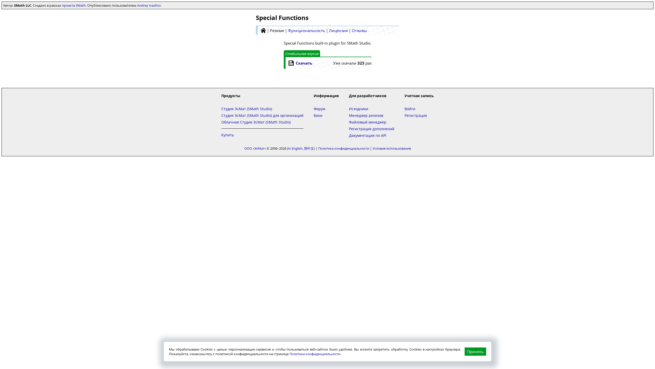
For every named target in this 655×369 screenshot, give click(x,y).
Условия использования (392, 148)
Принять (475, 351)
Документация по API (367, 135)
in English (295, 148)
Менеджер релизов (366, 115)
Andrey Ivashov (149, 5)
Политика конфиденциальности (314, 354)
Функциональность (306, 30)
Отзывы (359, 30)
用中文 (309, 148)
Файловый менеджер (367, 122)
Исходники (358, 108)
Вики (318, 115)
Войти (410, 108)
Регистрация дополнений (371, 128)
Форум (319, 108)
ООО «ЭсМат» (255, 148)
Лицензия (338, 30)
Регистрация (416, 115)
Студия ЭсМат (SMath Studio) (246, 108)
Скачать (304, 63)
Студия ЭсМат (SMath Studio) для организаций (262, 115)
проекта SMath (74, 5)
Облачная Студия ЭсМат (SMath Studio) (256, 122)
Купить (227, 134)
